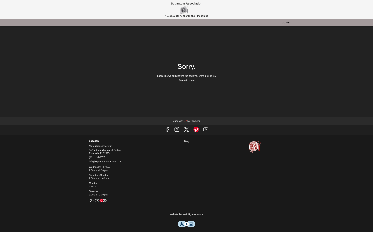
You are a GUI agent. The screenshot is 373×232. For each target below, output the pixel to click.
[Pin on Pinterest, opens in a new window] (196, 130)
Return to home (187, 80)
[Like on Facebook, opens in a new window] (167, 130)
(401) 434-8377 (97, 157)
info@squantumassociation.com (105, 161)
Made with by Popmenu (101, 121)
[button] (286, 23)
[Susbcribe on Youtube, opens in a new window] (205, 130)
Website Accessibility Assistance (186, 214)
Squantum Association (254, 146)
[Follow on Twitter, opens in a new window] (186, 130)
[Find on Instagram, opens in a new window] (177, 130)
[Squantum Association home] (184, 10)
